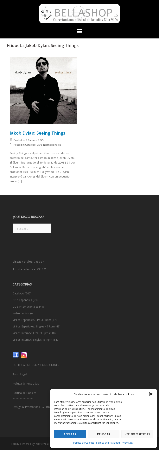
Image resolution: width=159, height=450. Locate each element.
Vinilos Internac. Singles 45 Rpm (32, 339)
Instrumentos (21, 313)
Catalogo (30, 144)
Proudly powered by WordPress (29, 444)
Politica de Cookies (83, 442)
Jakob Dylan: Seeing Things (37, 133)
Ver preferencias (137, 434)
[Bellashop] (79, 15)
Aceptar (70, 434)
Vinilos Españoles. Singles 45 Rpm (34, 326)
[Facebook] (16, 354)
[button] (151, 394)
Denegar (103, 434)
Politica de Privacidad (108, 442)
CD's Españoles (22, 300)
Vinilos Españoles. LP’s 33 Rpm (32, 320)
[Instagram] (24, 354)
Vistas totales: (23, 261)
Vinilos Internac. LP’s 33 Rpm (30, 333)
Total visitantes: (25, 269)
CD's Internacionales (49, 144)
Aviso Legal (128, 442)
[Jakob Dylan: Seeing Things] (43, 90)
